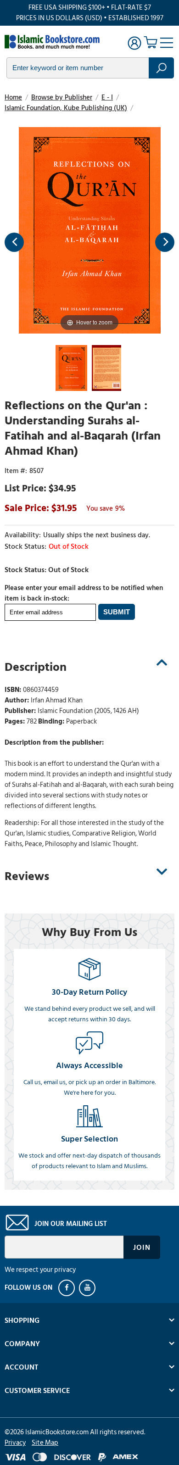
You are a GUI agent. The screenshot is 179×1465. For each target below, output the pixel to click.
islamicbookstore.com (54, 42)
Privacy (15, 1442)
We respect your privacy (40, 1269)
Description (36, 667)
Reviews (27, 876)
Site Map (45, 1442)
